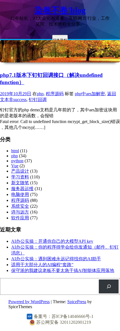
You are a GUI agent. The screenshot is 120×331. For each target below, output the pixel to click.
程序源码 (55, 93)
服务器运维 (22, 188)
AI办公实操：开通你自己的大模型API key (52, 241)
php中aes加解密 (90, 93)
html (15, 150)
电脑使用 (20, 194)
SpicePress (76, 301)
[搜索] (109, 286)
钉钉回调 (38, 99)
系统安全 (20, 206)
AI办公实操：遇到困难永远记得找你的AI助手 (56, 258)
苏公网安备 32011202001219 (63, 322)
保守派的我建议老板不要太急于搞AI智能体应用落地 (62, 270)
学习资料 (20, 177)
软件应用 (20, 217)
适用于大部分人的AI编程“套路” (42, 264)
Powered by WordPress (29, 301)
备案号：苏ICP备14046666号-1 (63, 316)
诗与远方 (20, 212)
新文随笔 (20, 182)
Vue (14, 165)
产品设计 (20, 171)
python (17, 160)
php (40, 93)
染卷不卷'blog (60, 10)
